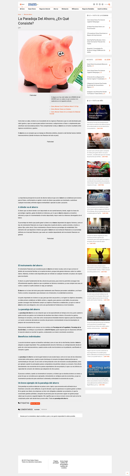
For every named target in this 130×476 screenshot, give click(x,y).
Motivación (65, 9)
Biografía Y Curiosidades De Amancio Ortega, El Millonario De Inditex (98, 228)
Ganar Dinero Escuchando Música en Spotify (98, 372)
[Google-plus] (94, 4)
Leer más (100, 128)
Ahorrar (56, 9)
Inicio (23, 9)
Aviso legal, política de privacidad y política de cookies (64, 464)
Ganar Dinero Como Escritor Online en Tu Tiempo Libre (97, 315)
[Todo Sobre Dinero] (33, 5)
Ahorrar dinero (28, 14)
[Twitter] (99, 4)
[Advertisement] (33, 107)
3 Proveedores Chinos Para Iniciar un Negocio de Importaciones (98, 172)
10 (90, 366)
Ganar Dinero (32, 9)
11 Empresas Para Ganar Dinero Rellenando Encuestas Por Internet (98, 343)
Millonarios (75, 9)
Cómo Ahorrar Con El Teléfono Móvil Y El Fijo (64, 106)
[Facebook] (102, 4)
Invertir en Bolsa (102, 9)
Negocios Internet (44, 9)
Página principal (56, 462)
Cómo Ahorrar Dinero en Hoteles (61, 109)
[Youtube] (97, 4)
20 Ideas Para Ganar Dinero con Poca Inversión (96, 143)
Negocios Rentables (88, 9)
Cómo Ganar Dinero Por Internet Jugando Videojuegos (98, 115)
